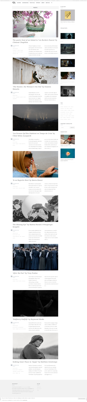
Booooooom (39, 388)
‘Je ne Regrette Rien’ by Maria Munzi (28, 180)
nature (23, 236)
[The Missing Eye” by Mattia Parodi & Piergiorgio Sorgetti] (35, 208)
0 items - (83, 0)
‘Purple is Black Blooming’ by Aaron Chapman (67, 160)
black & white (15, 327)
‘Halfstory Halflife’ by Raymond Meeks (28, 319)
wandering (15, 98)
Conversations (16, 45)
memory (65, 119)
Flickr (42, 0)
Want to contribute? (5, 0)
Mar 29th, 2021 (15, 233)
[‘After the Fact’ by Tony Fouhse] (35, 257)
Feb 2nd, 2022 (15, 95)
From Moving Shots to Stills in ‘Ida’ (68, 97)
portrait (14, 53)
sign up (72, 127)
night (62, 117)
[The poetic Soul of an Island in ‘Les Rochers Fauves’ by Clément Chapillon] (35, 24)
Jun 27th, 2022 (15, 48)
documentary (20, 327)
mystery (18, 371)
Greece (18, 50)
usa (19, 373)
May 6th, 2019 (15, 368)
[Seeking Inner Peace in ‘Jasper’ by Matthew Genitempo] (35, 346)
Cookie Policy (25, 400)
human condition (22, 143)
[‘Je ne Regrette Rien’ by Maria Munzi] (35, 164)
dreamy (65, 110)
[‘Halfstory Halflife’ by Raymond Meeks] (35, 303)
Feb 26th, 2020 (15, 325)
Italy (20, 236)
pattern (72, 110)
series (17, 373)
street (24, 188)
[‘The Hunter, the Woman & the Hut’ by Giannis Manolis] (35, 71)
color (14, 143)
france (17, 143)
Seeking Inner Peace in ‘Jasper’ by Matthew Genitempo (35, 362)
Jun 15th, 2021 (15, 186)
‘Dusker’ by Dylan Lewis (66, 145)
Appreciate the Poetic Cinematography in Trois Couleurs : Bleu (68, 82)
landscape (14, 371)
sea (17, 53)
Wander (53, 0)
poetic (14, 145)
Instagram (31, 0)
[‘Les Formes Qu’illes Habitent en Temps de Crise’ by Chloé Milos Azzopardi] (35, 117)
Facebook (37, 0)
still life (20, 188)
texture (72, 117)
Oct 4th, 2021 (15, 142)
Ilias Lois (31, 390)
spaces (70, 108)
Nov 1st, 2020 (15, 279)
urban (71, 112)
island (22, 50)
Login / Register (76, 0)
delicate (62, 119)
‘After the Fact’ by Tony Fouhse (25, 273)
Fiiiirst (38, 390)
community (15, 50)
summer (69, 110)
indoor (69, 119)
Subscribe (48, 0)
